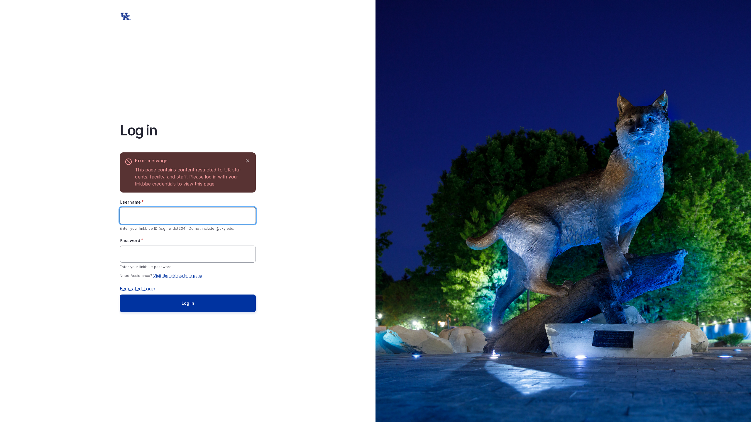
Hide (247, 160)
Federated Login (137, 289)
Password (130, 240)
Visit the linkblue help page (177, 275)
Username (130, 202)
